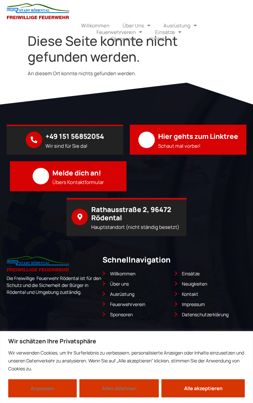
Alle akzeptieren (203, 388)
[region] (126, 367)
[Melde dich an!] (41, 176)
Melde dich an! (76, 172)
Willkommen (95, 25)
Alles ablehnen (119, 388)
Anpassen (42, 388)
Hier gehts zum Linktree (198, 136)
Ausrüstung (176, 25)
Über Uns (133, 25)
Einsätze (165, 32)
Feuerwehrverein (116, 32)
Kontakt (158, 39)
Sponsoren (123, 39)
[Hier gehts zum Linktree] (146, 140)
